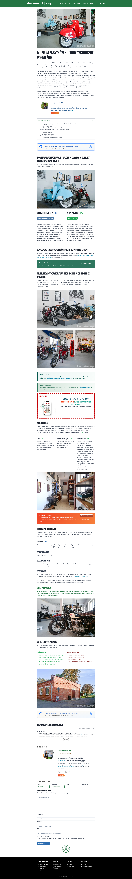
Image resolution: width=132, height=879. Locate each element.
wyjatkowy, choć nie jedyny (45, 218)
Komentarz (40, 814)
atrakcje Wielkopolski (85, 387)
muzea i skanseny (56, 786)
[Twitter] (100, 3)
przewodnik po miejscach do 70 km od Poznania (59, 378)
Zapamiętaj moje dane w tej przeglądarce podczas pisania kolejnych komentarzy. (61, 838)
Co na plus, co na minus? (48, 134)
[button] (85, 519)
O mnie (70, 864)
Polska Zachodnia (44, 864)
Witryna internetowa (43, 836)
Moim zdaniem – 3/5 (47, 126)
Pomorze (42, 870)
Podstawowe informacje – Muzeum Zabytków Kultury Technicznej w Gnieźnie (58, 123)
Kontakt (85, 864)
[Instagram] (103, 3)
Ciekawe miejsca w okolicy (46, 135)
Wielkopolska (40, 786)
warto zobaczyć (72, 218)
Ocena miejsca (45, 131)
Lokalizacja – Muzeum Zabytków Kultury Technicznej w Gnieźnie (57, 127)
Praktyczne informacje (47, 132)
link (64, 733)
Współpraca (71, 866)
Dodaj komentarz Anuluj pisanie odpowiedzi (52, 137)
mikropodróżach (62, 760)
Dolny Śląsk (42, 868)
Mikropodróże (57, 864)
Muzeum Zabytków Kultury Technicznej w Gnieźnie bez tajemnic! (55, 129)
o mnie (62, 768)
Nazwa (39, 821)
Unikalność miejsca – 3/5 (48, 124)
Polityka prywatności (88, 866)
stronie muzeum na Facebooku (81, 576)
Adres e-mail (41, 829)
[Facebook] (97, 3)
